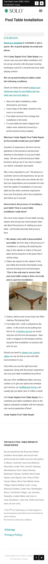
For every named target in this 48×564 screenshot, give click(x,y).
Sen (13, 43)
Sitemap (9, 529)
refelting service (24, 331)
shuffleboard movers (28, 387)
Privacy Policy (13, 534)
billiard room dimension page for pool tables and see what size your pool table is (22, 91)
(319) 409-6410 (11, 38)
